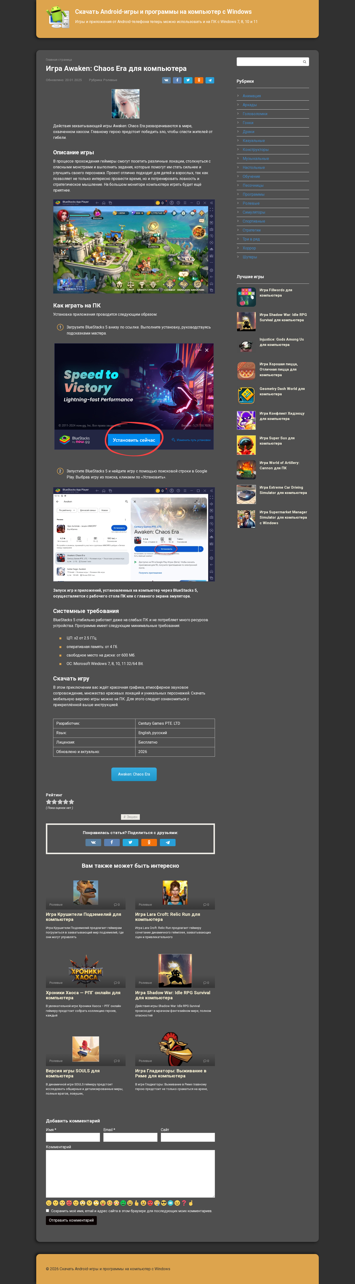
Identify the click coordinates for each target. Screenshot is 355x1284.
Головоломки (255, 114)
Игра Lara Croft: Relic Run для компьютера (167, 916)
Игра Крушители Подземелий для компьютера (83, 916)
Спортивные (254, 221)
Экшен (132, 817)
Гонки (248, 122)
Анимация (252, 96)
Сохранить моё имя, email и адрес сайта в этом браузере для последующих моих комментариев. (131, 1211)
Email (109, 1129)
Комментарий (58, 1147)
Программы (254, 194)
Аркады (250, 105)
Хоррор (249, 248)
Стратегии (252, 230)
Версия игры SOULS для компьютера (73, 1073)
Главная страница (59, 59)
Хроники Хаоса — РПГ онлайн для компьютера (83, 995)
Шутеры (250, 257)
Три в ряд (251, 239)
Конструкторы (256, 149)
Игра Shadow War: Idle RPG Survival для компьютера (172, 995)
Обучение (251, 176)
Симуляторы (254, 212)
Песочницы (253, 185)
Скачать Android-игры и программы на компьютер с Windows (163, 11)
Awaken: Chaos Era (134, 774)
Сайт (165, 1129)
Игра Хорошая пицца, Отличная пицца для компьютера (279, 369)
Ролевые (110, 80)
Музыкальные (256, 158)
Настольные (254, 167)
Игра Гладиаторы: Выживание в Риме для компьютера (170, 1073)
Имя (51, 1129)
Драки (248, 131)
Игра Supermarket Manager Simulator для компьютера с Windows (283, 517)
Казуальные (254, 140)
